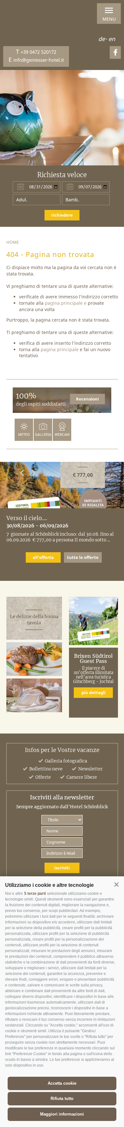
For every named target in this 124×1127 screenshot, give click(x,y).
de (101, 39)
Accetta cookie (62, 1083)
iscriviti (62, 868)
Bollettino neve (46, 769)
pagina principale (64, 303)
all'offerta (43, 557)
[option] (62, 117)
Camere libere (81, 777)
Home (12, 242)
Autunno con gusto (32, 518)
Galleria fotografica (66, 761)
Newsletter (90, 769)
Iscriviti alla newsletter (62, 797)
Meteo (24, 434)
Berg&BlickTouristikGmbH (25, 21)
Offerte (43, 777)
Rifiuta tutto (62, 1098)
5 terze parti (35, 893)
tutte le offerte (83, 557)
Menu (109, 19)
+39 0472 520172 (38, 52)
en (111, 39)
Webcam (62, 434)
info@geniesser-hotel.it (38, 60)
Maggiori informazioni (62, 1114)
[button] (116, 884)
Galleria (43, 434)
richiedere (62, 215)
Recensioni (87, 399)
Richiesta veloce (62, 175)
